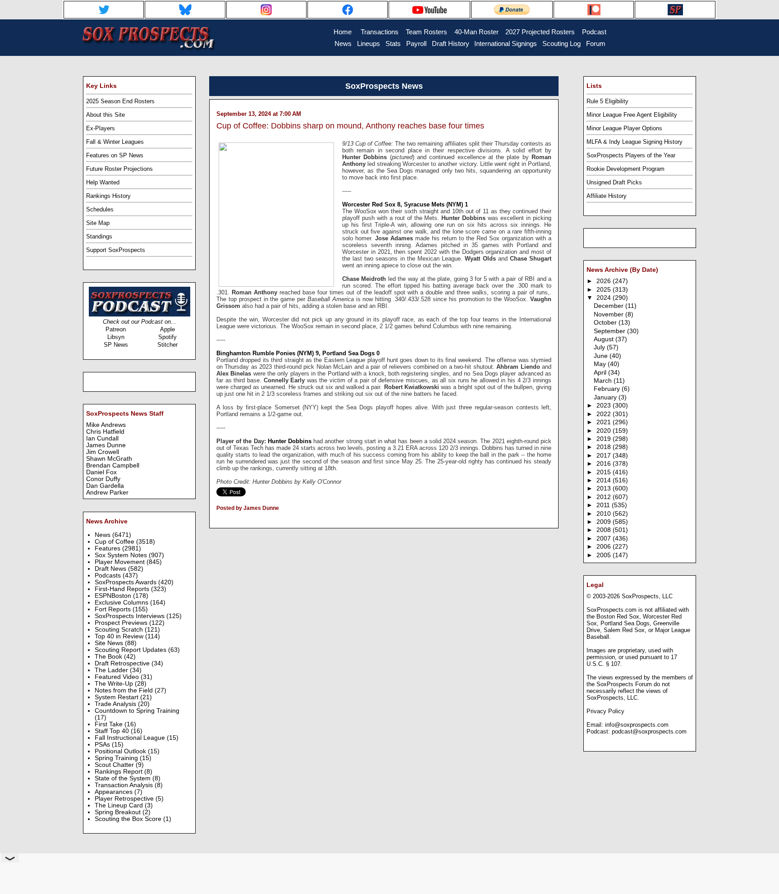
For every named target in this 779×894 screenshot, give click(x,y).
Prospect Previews (122, 622)
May (601, 364)
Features (108, 548)
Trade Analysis (116, 704)
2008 (604, 530)
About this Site (105, 114)
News (103, 535)
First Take (109, 724)
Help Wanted (102, 182)
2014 (604, 480)
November (609, 314)
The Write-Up (115, 683)
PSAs (103, 744)
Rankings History (108, 196)
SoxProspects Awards (126, 582)
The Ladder (112, 670)
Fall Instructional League (131, 737)
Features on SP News (114, 155)
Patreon (115, 329)
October (606, 322)
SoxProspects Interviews (130, 616)
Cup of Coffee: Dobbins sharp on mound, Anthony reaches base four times (350, 125)
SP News (116, 344)
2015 (604, 472)
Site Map (98, 223)
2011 (604, 505)
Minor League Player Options (624, 128)
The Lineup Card (120, 805)
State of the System (123, 778)
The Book (109, 656)
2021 (604, 422)
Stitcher (167, 344)
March (604, 380)
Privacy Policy (605, 711)
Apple (167, 329)
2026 (604, 281)
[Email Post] (217, 520)
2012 (604, 497)
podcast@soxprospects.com (649, 731)
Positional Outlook (121, 751)
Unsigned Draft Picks (614, 182)
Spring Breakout (118, 812)
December (609, 306)
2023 (604, 405)
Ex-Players (100, 128)
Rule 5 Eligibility (607, 101)
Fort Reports (114, 609)
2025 (604, 289)
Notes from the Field (125, 690)
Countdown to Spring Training (137, 710)
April (601, 372)
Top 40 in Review (120, 636)
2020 (604, 430)
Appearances (114, 792)
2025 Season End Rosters (120, 101)
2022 (604, 414)
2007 (604, 538)
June (601, 356)
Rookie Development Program (625, 168)
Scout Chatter (115, 764)
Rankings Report (119, 771)
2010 (604, 513)
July (600, 347)
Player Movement (121, 562)
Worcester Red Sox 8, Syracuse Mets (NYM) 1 (405, 204)
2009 (604, 521)
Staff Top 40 (113, 731)
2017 (604, 455)
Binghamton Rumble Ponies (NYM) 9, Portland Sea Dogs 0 (298, 353)
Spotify (167, 337)
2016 (604, 463)
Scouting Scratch (120, 629)
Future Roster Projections (119, 168)
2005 (604, 555)
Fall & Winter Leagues (115, 141)
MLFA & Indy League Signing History (635, 141)
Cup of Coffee (115, 541)
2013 (604, 488)
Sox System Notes (122, 555)
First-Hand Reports (123, 589)
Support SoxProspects (115, 250)
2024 (604, 297)
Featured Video (118, 677)
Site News (110, 643)
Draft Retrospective (123, 663)
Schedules (100, 209)
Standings (99, 236)
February (608, 388)
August (604, 339)
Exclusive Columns (122, 602)
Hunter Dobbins (290, 441)
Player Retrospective (125, 798)
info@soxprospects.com (637, 724)
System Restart (117, 697)
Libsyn (115, 337)
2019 (604, 439)
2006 (604, 546)
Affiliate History (607, 196)
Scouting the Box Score (129, 819)
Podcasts (109, 575)
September (610, 331)
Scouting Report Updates (131, 649)
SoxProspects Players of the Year (631, 155)
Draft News (111, 568)
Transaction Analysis (125, 785)
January (606, 397)
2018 (604, 447)
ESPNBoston (114, 595)
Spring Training (117, 758)
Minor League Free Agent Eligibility (632, 114)
